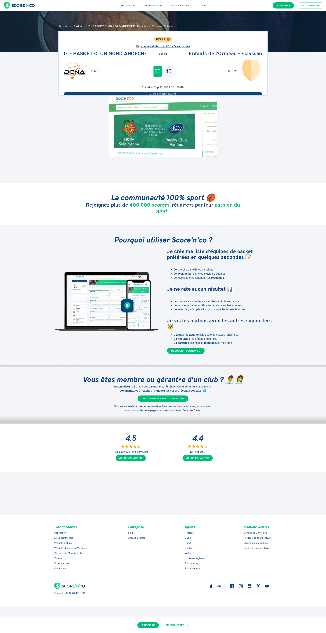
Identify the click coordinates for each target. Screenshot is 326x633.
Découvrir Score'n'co (186, 350)
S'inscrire (283, 5)
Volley (188, 553)
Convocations (61, 563)
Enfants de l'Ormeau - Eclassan (225, 54)
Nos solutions (128, 5)
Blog (130, 532)
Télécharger (133, 458)
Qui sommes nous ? (182, 5)
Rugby (188, 548)
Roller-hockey (192, 568)
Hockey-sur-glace (194, 558)
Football (189, 532)
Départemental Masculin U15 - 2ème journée (163, 46)
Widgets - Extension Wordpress (71, 548)
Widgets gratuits (63, 543)
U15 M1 (93, 71)
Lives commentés (63, 537)
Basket (78, 26)
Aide (203, 5)
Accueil (62, 26)
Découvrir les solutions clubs (163, 398)
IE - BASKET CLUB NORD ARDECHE (105, 54)
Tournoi (58, 558)
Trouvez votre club (153, 5)
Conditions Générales (255, 532)
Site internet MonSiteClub (68, 553)
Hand (188, 543)
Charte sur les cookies (256, 543)
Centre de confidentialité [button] (257, 548)
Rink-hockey (191, 563)
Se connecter (310, 5)
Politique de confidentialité (258, 537)
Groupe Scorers (136, 537)
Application (60, 532)
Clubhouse (60, 568)
